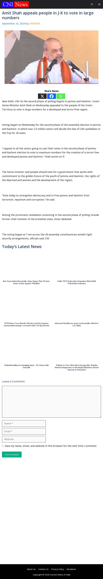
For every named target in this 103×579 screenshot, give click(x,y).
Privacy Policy (57, 569)
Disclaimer (71, 569)
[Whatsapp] (60, 96)
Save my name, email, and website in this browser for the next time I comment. (51, 445)
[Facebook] (51, 96)
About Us (31, 569)
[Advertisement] (51, 484)
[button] (92, 4)
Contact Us (43, 569)
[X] (42, 96)
